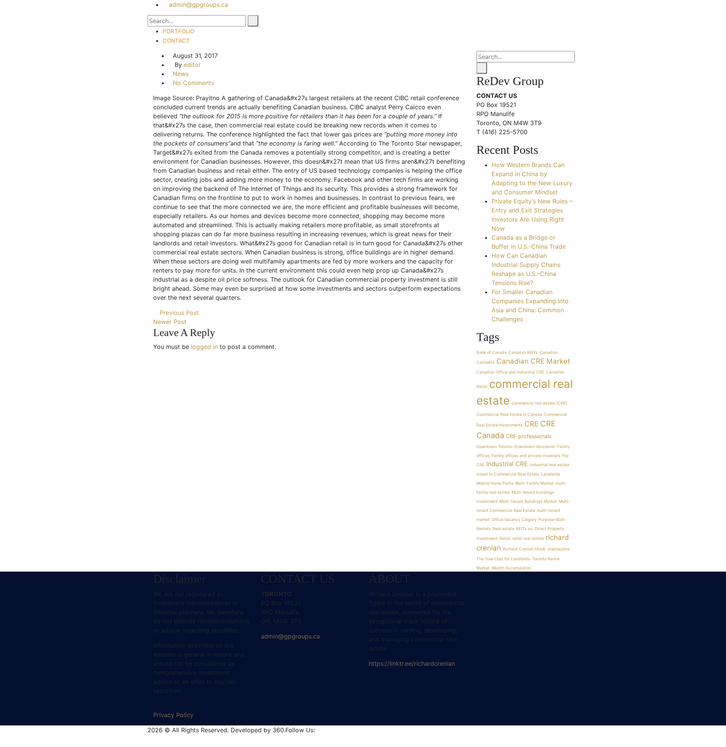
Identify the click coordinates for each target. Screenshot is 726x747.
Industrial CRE (507, 464)
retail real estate (528, 538)
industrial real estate (549, 464)
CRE (531, 424)
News (181, 73)
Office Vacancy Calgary (514, 519)
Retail (505, 538)
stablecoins (559, 549)
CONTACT (176, 40)
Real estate (503, 528)
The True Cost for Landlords (503, 558)
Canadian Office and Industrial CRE (510, 372)
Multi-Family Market (534, 483)
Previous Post (178, 312)
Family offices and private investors (526, 455)
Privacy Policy (173, 715)
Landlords (550, 474)
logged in (204, 346)
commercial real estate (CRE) (539, 403)
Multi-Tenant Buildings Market (528, 501)
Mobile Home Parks (494, 483)
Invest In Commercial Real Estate (507, 474)
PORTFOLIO (178, 31)
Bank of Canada (491, 352)
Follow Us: (300, 730)
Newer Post (170, 321)
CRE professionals (528, 436)
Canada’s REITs (523, 352)
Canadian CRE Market (533, 361)
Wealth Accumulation (511, 568)
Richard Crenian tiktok (524, 549)
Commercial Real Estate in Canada (509, 414)
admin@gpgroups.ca (290, 636)
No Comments (193, 83)
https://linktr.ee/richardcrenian (412, 663)
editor (192, 64)
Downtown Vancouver (534, 446)
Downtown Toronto (494, 446)
